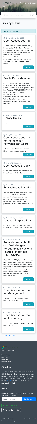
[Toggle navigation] (4, 7)
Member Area (6, 362)
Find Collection (29, 399)
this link (9, 381)
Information (5, 355)
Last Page (11, 335)
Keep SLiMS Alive (11, 406)
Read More (28, 67)
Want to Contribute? (12, 410)
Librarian (4, 359)
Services (4, 357)
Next (5, 335)
